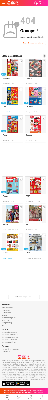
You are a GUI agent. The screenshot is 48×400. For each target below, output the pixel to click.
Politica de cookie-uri (39, 392)
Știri (3, 325)
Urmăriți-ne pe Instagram (10, 337)
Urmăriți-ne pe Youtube (9, 339)
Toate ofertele (6, 313)
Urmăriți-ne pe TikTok (9, 342)
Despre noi (5, 320)
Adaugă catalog (7, 323)
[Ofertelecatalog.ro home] (13, 3)
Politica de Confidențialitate (23, 392)
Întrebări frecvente (7, 307)
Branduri (4, 315)
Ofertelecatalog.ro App (9, 318)
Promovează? (6, 310)
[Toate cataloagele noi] (44, 56)
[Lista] (40, 3)
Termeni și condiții (8, 392)
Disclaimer (40, 390)
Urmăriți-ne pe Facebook (10, 334)
